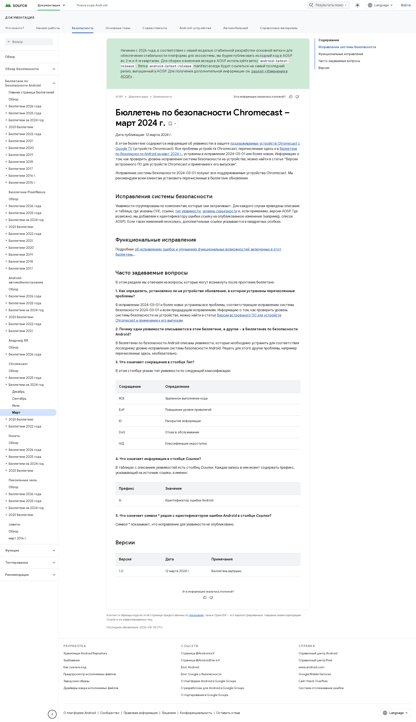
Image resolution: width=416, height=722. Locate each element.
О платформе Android (79, 713)
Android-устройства (195, 28)
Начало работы (48, 28)
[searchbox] (29, 41)
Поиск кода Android (92, 5)
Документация (48, 5)
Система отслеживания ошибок (321, 688)
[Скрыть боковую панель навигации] (52, 714)
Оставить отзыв (228, 713)
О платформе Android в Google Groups (208, 681)
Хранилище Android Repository (85, 653)
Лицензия (169, 713)
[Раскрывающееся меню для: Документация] (66, 5)
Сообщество (109, 713)
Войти (406, 5)
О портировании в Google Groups (204, 695)
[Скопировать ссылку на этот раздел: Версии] (139, 543)
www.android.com (311, 667)
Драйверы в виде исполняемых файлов (90, 688)
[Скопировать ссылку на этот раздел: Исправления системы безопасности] (216, 197)
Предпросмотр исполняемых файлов (89, 674)
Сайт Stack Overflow (313, 681)
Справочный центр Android (318, 653)
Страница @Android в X (197, 653)
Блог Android (190, 667)
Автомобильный (235, 28)
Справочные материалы (278, 28)
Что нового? (14, 28)
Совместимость (154, 28)
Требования (71, 660)
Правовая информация (141, 713)
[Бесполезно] (297, 96)
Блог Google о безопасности (201, 674)
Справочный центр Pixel (315, 660)
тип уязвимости (188, 211)
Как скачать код (74, 667)
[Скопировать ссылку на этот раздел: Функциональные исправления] (200, 240)
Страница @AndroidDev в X (200, 660)
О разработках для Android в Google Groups (212, 688)
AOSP (119, 96)
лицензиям (196, 615)
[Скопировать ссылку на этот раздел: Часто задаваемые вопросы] (192, 273)
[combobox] (328, 5)
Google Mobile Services (315, 674)
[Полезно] (291, 96)
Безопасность (82, 28)
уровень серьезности (219, 211)
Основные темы (118, 28)
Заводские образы (76, 681)
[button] (25, 68)
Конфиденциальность (196, 713)
